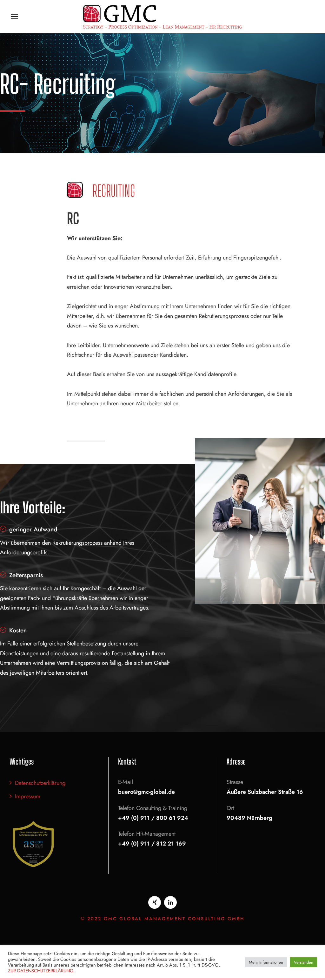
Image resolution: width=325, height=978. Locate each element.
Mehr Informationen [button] (266, 962)
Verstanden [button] (303, 962)
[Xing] (154, 902)
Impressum (27, 796)
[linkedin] (170, 902)
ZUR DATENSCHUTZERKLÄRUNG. (41, 970)
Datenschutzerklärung (40, 783)
